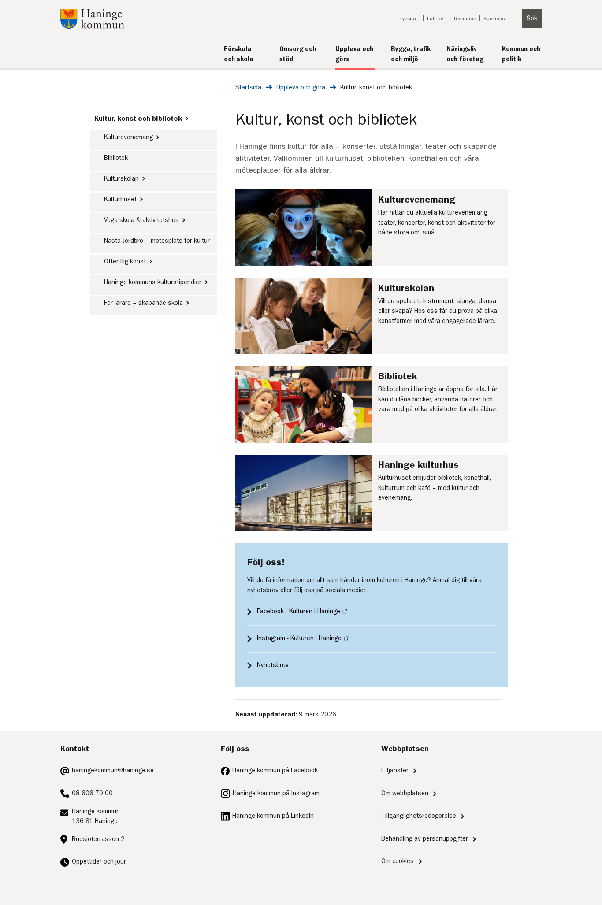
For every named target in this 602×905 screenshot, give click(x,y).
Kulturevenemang (128, 137)
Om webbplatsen (404, 793)
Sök (532, 18)
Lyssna (408, 18)
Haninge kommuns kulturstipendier (152, 282)
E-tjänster (395, 770)
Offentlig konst (125, 261)
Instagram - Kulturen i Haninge (299, 638)
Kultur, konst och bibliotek (138, 118)
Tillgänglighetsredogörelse (418, 815)
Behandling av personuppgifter (424, 838)
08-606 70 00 (92, 793)
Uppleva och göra (300, 87)
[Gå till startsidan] (92, 26)
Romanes (465, 18)
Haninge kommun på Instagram (276, 793)
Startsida (248, 87)
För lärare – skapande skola (143, 303)
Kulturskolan (121, 178)
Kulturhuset (120, 199)
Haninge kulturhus (418, 465)
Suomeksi (494, 18)
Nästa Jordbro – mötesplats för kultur (157, 240)
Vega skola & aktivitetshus (141, 220)
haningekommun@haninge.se (113, 770)
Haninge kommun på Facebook (275, 770)
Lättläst (436, 18)
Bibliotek (116, 158)
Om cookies (397, 861)
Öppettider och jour (99, 861)
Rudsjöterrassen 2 (98, 839)
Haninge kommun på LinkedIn (273, 815)
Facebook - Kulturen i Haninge (298, 611)
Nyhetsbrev (273, 665)
